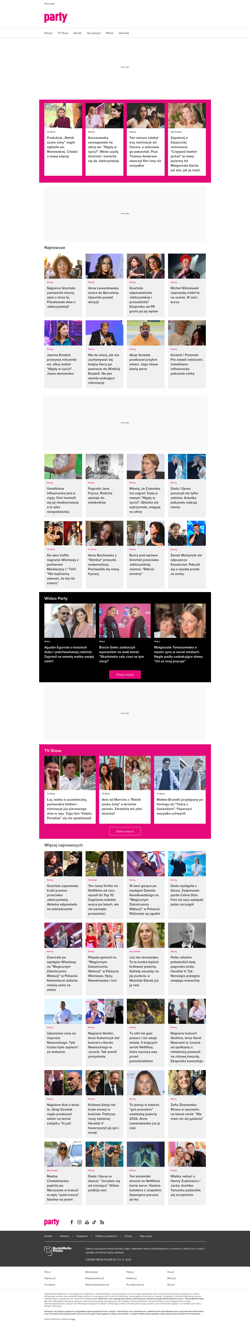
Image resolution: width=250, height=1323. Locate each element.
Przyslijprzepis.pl (135, 1284)
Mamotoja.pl (91, 1272)
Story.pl (171, 1284)
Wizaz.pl (171, 1278)
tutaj (73, 1319)
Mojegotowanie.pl (94, 1278)
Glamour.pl (49, 1278)
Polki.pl (130, 1272)
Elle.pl (47, 1272)
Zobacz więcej (125, 674)
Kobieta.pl (131, 1278)
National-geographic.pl (97, 1284)
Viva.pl (170, 1272)
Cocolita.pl (49, 1284)
